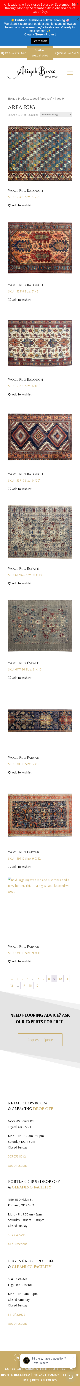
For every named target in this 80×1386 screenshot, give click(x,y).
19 (36, 985)
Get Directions (17, 1165)
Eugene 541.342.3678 (66, 53)
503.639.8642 (17, 1156)
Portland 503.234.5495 (40, 52)
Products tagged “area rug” (35, 98)
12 (11, 985)
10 (60, 978)
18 (30, 985)
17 (23, 985)
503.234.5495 (16, 1235)
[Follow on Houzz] (17, 1357)
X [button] (78, 4)
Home (11, 98)
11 (66, 978)
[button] (19, 205)
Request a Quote (40, 1039)
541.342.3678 (16, 1314)
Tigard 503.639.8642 (13, 53)
